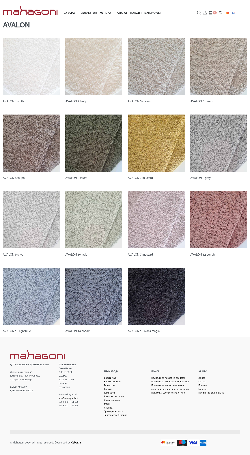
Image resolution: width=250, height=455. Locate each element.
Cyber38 (76, 442)
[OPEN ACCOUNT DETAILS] (205, 13)
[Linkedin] (25, 418)
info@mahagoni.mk (68, 398)
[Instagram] (18, 418)
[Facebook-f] (11, 418)
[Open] (221, 13)
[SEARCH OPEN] (199, 13)
